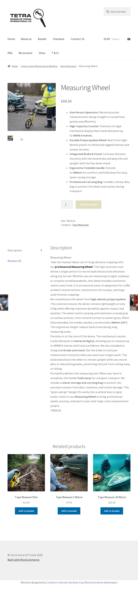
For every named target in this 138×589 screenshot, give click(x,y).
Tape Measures (68, 66)
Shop (42, 53)
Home (11, 39)
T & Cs (55, 53)
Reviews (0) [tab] (14, 261)
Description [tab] (15, 250)
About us (26, 39)
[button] (50, 88)
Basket (42, 39)
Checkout (59, 39)
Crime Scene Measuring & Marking (39, 66)
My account (26, 53)
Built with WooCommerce (23, 559)
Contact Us (77, 39)
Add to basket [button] (26, 511)
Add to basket (88, 204)
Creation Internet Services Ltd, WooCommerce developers (82, 582)
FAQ (10, 53)
